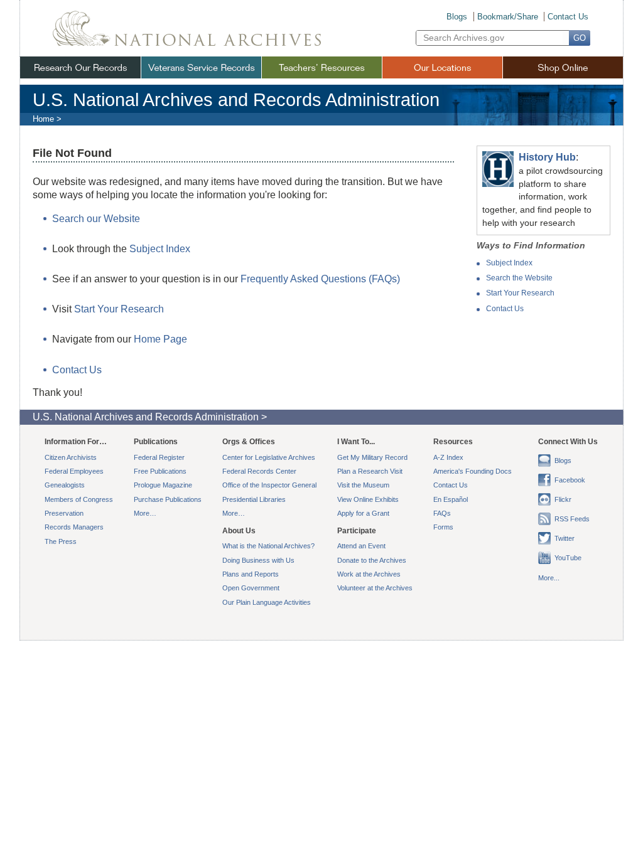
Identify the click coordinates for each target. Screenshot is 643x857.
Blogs (456, 16)
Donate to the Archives (371, 560)
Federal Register (159, 457)
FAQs (442, 513)
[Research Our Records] (80, 67)
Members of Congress (79, 499)
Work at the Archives (369, 574)
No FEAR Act (422, 660)
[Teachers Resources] (321, 67)
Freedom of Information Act (351, 660)
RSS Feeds (572, 519)
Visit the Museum (363, 485)
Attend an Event (361, 546)
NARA (186, 24)
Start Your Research (520, 293)
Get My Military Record (372, 457)
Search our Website (96, 218)
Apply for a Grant (363, 513)
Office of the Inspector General (269, 485)
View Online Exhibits (368, 499)
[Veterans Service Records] (201, 67)
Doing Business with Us (258, 560)
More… (145, 513)
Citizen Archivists (71, 457)
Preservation (64, 513)
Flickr (562, 499)
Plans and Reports (250, 574)
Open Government (250, 588)
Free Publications (160, 471)
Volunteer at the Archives (375, 588)
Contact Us (568, 16)
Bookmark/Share (507, 16)
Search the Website (519, 278)
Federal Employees (74, 471)
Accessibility (227, 660)
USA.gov (465, 660)
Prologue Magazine (163, 485)
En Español (450, 499)
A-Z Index (448, 457)
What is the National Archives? (268, 546)
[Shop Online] (562, 67)
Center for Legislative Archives (268, 457)
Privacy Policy (278, 660)
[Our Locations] (442, 67)
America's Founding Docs (472, 471)
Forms (443, 527)
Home (43, 119)
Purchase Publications (168, 499)
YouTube (567, 558)
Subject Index (509, 262)
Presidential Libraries (254, 499)
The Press (61, 541)
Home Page (160, 339)
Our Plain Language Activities (266, 602)
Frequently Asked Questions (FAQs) (320, 279)
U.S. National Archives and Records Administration (236, 100)
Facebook (569, 480)
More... (548, 578)
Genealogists (65, 485)
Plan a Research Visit (370, 471)
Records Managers (74, 527)
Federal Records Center (259, 471)
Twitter (564, 538)
